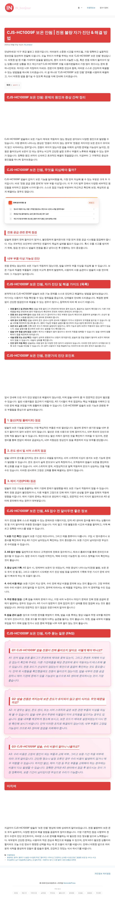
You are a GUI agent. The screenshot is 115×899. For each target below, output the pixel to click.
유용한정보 (91, 8)
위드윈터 (98, 893)
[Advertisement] (57, 120)
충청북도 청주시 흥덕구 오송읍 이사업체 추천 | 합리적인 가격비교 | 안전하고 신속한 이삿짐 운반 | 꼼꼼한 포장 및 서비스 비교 (51, 857)
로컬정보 (89, 893)
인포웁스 (80, 893)
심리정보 (43, 893)
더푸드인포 (34, 893)
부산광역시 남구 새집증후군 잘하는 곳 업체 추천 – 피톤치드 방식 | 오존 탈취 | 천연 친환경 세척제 (41, 860)
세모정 (16, 893)
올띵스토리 (62, 893)
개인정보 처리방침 (103, 873)
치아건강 (52, 893)
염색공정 (71, 893)
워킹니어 (24, 893)
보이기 (15, 85)
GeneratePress (69, 883)
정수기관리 (104, 8)
